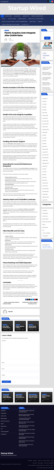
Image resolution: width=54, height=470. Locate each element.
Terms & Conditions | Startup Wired (10, 24)
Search (44, 30)
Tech (43, 230)
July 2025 (44, 135)
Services (40, 21)
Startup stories (12, 18)
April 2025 (44, 143)
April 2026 (44, 109)
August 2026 (44, 98)
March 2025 (44, 146)
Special (4, 18)
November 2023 (45, 191)
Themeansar (19, 464)
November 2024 (45, 157)
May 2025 (44, 140)
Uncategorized (45, 235)
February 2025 (45, 149)
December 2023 (45, 188)
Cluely (44, 57)
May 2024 (44, 174)
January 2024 (45, 185)
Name (3, 362)
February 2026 (45, 115)
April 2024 (44, 177)
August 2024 (44, 166)
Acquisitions (17, 16)
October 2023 (45, 194)
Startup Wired (27, 8)
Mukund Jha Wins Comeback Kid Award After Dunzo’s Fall (46, 83)
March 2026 (44, 112)
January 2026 (45, 118)
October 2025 (45, 126)
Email (3, 368)
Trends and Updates (6, 394)
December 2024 (45, 154)
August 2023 (44, 199)
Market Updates (22, 18)
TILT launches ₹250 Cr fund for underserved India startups (46, 78)
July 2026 (44, 101)
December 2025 (45, 121)
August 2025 (44, 132)
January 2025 (45, 152)
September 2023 (45, 197)
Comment (4, 340)
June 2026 (44, 104)
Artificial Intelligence (46, 55)
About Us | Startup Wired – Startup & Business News (14, 21)
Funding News (8, 16)
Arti (10, 38)
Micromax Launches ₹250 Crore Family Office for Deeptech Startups (47, 73)
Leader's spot (45, 216)
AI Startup (44, 53)
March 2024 (44, 180)
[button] (50, 20)
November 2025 (45, 123)
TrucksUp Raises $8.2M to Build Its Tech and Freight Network (47, 68)
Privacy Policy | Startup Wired (35, 18)
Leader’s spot (26, 16)
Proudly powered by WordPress (6, 464)
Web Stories (33, 21)
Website (3, 375)
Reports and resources (37, 16)
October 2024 (45, 160)
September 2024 (45, 163)
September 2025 (45, 129)
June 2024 (44, 171)
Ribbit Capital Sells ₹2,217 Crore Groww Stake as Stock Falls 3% (47, 89)
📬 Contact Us (25, 24)
